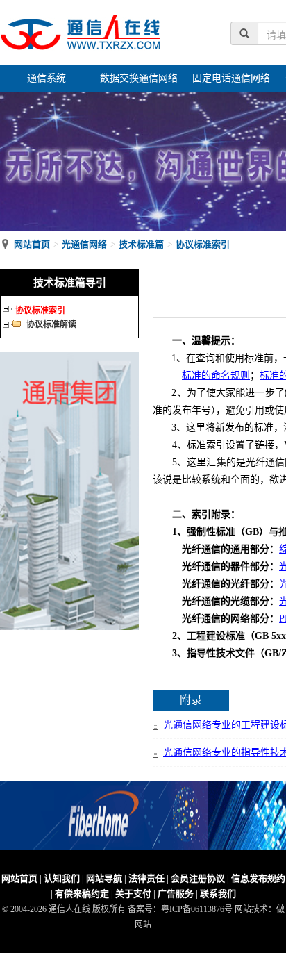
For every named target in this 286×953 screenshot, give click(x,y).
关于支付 (133, 893)
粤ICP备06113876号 (197, 909)
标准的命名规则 (216, 375)
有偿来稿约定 (82, 893)
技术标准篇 (141, 244)
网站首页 (32, 244)
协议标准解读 (51, 324)
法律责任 (146, 878)
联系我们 (218, 893)
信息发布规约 (258, 878)
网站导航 (104, 878)
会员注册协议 (198, 878)
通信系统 (46, 78)
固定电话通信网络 (231, 78)
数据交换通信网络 (139, 78)
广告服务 (176, 893)
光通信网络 (84, 244)
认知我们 (62, 878)
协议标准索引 (203, 244)
